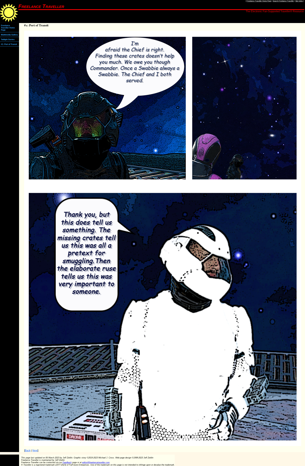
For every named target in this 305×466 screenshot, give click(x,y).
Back (27, 450)
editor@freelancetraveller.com (96, 462)
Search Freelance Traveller (283, 1)
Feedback (67, 462)
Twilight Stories (8, 39)
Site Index (299, 1)
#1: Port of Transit (9, 44)
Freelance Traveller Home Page (259, 1)
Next (35, 450)
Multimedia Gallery (9, 35)
